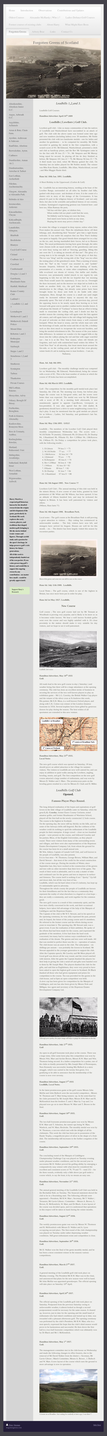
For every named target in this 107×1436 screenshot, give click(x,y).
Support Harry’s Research (18, 590)
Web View (97, 1425)
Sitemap (17, 1425)
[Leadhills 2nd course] (68, 649)
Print (11, 1425)
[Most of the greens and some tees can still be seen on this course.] (68, 558)
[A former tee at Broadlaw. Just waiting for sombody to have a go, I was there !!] (68, 1391)
